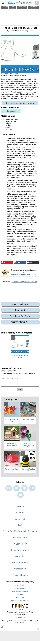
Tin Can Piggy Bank (11, 469)
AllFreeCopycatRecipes (20, 601)
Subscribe (20, 556)
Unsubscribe (20, 568)
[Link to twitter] (16, 488)
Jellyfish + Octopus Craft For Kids (24, 282)
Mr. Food (20, 594)
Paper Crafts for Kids (20, 322)
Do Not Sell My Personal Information (20, 531)
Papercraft (20, 310)
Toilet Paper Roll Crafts (20, 316)
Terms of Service (20, 562)
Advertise (20, 512)
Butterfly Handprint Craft (11, 420)
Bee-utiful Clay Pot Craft (28, 470)
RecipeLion (20, 597)
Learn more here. (20, 617)
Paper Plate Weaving (28, 420)
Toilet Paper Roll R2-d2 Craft (20, 356)
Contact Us (20, 519)
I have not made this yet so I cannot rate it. (19, 374)
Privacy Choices (20, 575)
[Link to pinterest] (24, 488)
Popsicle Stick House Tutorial (12, 444)
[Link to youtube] (20, 495)
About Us (20, 506)
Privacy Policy (20, 544)
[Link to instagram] (32, 488)
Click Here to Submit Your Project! (24, 274)
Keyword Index (20, 537)
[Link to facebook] (8, 488)
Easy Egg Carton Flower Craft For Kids (28, 445)
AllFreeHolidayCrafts (20, 591)
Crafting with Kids (20, 304)
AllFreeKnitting (20, 588)
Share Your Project (20, 550)
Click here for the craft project (19, 103)
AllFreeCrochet (20, 585)
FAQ (20, 525)
